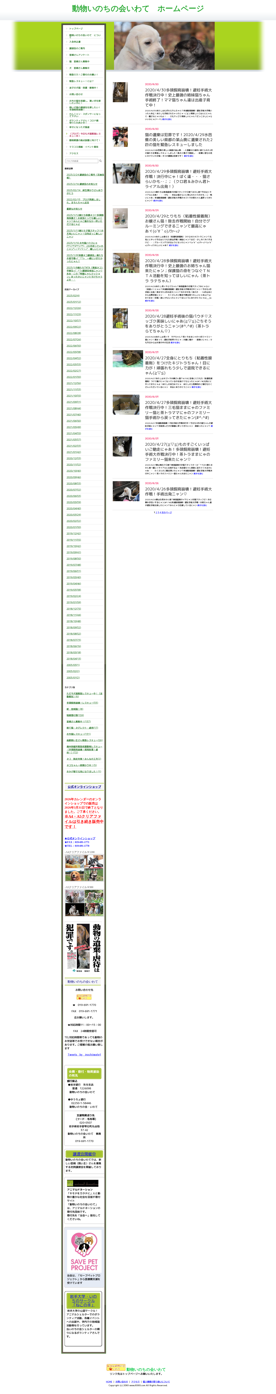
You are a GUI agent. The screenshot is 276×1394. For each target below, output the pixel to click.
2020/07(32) (74, 489)
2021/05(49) (74, 427)
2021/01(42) (74, 452)
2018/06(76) (74, 646)
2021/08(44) (74, 408)
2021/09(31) (74, 401)
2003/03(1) (73, 664)
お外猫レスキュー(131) (79, 734)
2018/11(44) (74, 615)
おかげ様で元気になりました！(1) (84, 771)
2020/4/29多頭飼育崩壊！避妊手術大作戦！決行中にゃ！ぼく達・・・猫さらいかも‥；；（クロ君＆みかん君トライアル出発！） (178, 179)
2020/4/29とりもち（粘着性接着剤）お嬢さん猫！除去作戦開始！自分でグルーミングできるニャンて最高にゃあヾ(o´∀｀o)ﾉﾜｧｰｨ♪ (178, 223)
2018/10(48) (74, 621)
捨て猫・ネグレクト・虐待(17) (82, 727)
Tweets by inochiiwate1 (84, 1054)
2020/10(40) (74, 470)
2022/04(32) (74, 358)
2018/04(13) (74, 658)
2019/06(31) (74, 571)
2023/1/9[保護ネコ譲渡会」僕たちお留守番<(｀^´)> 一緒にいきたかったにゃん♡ (85, 258)
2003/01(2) (73, 677)
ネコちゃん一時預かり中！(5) (82, 765)
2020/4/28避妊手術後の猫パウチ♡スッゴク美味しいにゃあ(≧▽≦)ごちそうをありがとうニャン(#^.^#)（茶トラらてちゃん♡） (178, 323)
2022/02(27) (74, 370)
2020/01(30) (74, 527)
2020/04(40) (74, 508)
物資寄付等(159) (75, 715)
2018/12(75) (74, 608)
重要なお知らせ (74, 208)
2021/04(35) (74, 433)
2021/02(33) (74, 445)
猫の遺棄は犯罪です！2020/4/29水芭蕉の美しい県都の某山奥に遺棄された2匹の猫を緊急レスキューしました (179, 139)
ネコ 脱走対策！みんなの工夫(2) (84, 758)
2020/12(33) (74, 458)
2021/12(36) (74, 383)
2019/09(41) (74, 552)
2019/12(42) (74, 533)
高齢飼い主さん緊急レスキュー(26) (85, 740)
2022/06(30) (74, 345)
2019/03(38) (74, 589)
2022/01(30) (74, 376)
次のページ (166, 512)
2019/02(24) (74, 596)
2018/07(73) (74, 639)
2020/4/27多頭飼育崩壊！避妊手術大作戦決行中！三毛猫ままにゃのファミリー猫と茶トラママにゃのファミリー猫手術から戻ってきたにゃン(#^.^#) (178, 410)
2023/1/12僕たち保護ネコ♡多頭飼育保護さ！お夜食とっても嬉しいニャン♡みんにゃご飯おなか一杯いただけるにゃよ (85, 220)
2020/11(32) (74, 464)
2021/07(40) (74, 414)
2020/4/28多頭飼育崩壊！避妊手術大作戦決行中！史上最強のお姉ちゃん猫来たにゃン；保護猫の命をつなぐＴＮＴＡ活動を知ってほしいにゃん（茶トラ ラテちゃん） (178, 271)
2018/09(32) (74, 627)
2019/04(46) (74, 583)
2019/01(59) (74, 602)
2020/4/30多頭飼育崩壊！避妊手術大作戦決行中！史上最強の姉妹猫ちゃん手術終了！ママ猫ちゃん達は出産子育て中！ (178, 97)
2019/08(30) (74, 558)
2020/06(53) (74, 496)
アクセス (135, 1381)
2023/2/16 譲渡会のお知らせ (82, 183)
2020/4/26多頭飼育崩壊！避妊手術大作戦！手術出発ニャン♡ (178, 491)
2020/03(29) (74, 514)
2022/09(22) (74, 326)
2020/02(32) (74, 520)
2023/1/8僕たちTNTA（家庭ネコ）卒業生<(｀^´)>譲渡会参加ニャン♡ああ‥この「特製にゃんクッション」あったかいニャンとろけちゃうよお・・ (85, 273)
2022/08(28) (74, 333)
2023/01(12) (74, 301)
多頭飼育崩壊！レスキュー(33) (82, 702)
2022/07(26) (74, 339)
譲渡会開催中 (84, 1154)
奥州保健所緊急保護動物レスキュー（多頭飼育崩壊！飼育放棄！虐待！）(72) (84, 749)
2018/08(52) (74, 633)
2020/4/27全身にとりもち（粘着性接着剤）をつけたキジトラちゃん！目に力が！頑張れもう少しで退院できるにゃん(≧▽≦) (178, 365)
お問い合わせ (121, 1381)
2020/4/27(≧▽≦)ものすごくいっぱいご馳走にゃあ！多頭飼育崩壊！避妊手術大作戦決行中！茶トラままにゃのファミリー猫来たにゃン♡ (177, 452)
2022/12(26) (74, 308)
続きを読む (167, 119)
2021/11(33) (74, 389)
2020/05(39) (74, 502)
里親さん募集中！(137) (79, 721)
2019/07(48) (74, 564)
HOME (109, 1381)
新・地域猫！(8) (75, 709)
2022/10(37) (74, 320)
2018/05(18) (74, 652)
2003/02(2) (73, 671)
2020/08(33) (74, 483)
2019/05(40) (74, 577)
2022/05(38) (74, 352)
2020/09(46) (74, 477)
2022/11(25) (74, 314)
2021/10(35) (74, 395)
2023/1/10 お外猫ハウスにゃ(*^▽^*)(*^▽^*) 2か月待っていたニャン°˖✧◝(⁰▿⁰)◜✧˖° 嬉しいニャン (85, 246)
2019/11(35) (74, 539)
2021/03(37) (74, 439)
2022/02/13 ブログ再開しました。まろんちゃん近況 (83, 201)
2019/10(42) (74, 546)
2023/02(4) (73, 295)
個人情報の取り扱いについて (156, 1381)
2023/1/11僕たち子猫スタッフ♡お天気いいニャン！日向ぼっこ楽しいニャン (85, 233)
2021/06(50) (74, 420)
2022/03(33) (74, 364)
